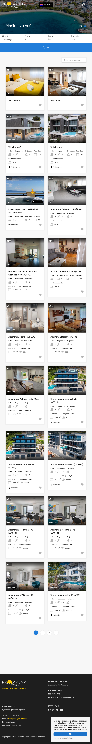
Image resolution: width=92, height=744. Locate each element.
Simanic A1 (55, 100)
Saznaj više (82, 730)
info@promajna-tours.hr (17, 719)
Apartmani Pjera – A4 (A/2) (22, 337)
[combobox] (11, 40)
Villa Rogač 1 (56, 147)
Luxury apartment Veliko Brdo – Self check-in (24, 211)
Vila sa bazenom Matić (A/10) (65, 595)
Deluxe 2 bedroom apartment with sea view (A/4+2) (23, 273)
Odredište (5, 36)
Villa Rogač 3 (14, 147)
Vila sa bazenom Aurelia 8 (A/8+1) (63, 401)
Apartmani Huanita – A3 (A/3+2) (66, 271)
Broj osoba (75, 36)
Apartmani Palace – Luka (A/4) (66, 209)
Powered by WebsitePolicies (63, 738)
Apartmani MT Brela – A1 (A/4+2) (20, 597)
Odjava (50, 36)
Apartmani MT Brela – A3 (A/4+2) (20, 531)
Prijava (27, 36)
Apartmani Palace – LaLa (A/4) (23, 399)
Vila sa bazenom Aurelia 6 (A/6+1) (21, 466)
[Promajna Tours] (14, 7)
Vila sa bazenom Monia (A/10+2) (66, 464)
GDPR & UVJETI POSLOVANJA (14, 688)
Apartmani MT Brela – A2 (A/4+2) (63, 531)
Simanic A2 (14, 100)
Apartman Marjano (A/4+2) (64, 337)
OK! (70, 734)
